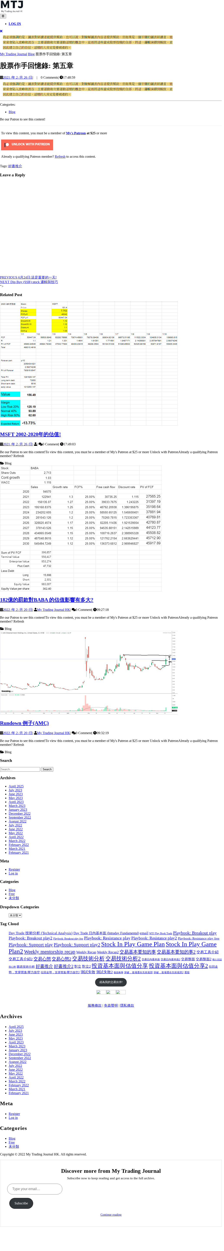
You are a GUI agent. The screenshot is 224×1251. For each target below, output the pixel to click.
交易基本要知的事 (138, 951)
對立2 (86, 966)
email (144, 933)
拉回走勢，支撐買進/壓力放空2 (60, 972)
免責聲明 (111, 1005)
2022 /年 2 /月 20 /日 (17, 610)
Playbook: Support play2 (77, 944)
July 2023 (15, 790)
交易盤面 (188, 959)
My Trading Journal (13, 54)
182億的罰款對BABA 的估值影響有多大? (46, 600)
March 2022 (17, 841)
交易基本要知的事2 (176, 951)
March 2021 (17, 848)
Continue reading (111, 1214)
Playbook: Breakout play (195, 932)
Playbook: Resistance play (107, 938)
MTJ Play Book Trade (160, 933)
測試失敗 (88, 972)
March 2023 (17, 806)
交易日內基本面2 (170, 959)
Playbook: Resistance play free (198, 938)
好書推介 (15, 166)
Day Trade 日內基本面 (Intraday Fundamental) (106, 933)
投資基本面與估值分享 (120, 966)
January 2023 (18, 809)
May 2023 (16, 798)
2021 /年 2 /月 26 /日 (17, 77)
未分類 (14, 898)
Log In (15, 24)
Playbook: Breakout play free (68, 938)
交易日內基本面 (151, 959)
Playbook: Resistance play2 (154, 938)
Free (12, 894)
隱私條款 (127, 1005)
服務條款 (95, 1005)
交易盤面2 (203, 959)
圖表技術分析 (26, 966)
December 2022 (20, 813)
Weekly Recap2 (108, 952)
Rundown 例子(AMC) (24, 723)
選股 (187, 972)
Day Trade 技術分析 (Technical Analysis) (41, 933)
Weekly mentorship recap (49, 951)
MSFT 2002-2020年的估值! (30, 434)
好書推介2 (63, 966)
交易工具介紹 (207, 952)
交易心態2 (61, 958)
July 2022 (15, 825)
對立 (77, 966)
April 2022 (16, 837)
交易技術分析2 (123, 958)
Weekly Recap (86, 952)
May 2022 (16, 833)
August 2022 (17, 821)
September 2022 (20, 817)
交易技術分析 (88, 958)
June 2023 (16, 794)
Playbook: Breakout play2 (30, 938)
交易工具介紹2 (21, 959)
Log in (13, 873)
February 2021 (19, 852)
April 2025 (16, 786)
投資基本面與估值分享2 (178, 966)
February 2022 (19, 845)
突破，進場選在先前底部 (138, 972)
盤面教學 (118, 972)
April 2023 (16, 802)
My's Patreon (76, 133)
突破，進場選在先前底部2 (168, 972)
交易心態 (42, 958)
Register (14, 869)
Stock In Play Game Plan (133, 944)
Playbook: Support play (31, 944)
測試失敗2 (104, 972)
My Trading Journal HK (53, 610)
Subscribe (21, 1203)
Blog (31, 54)
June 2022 (16, 829)
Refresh (60, 156)
